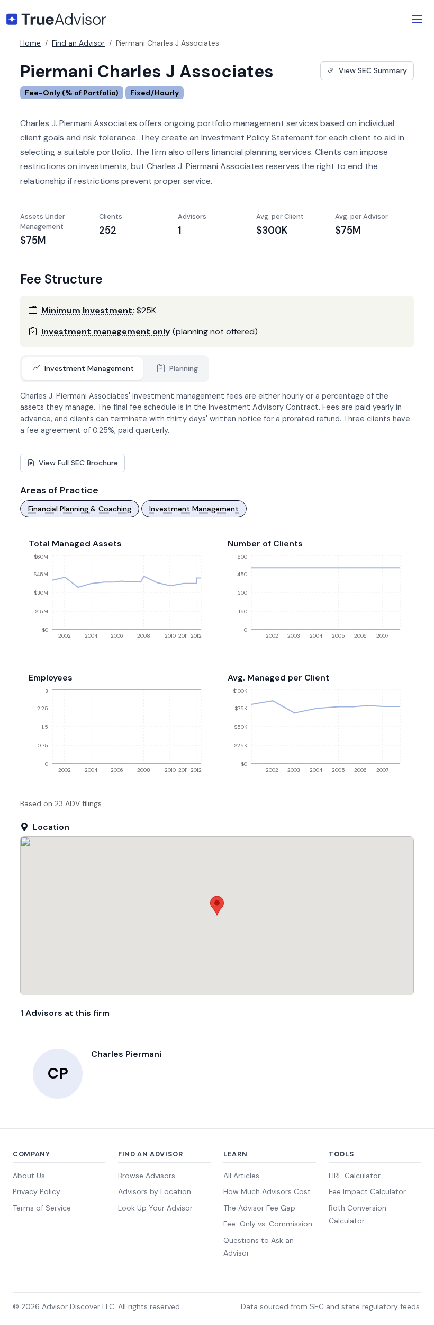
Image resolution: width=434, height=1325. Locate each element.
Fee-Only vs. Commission (267, 1224)
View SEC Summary (372, 70)
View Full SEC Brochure (77, 462)
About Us (29, 1175)
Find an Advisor (78, 43)
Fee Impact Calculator (367, 1191)
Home (30, 43)
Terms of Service (42, 1208)
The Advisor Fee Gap (259, 1208)
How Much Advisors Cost (267, 1191)
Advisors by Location (154, 1191)
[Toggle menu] (417, 19)
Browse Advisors (146, 1175)
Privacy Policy (36, 1191)
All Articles (241, 1175)
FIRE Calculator (355, 1175)
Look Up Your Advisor (155, 1208)
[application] (117, 600)
